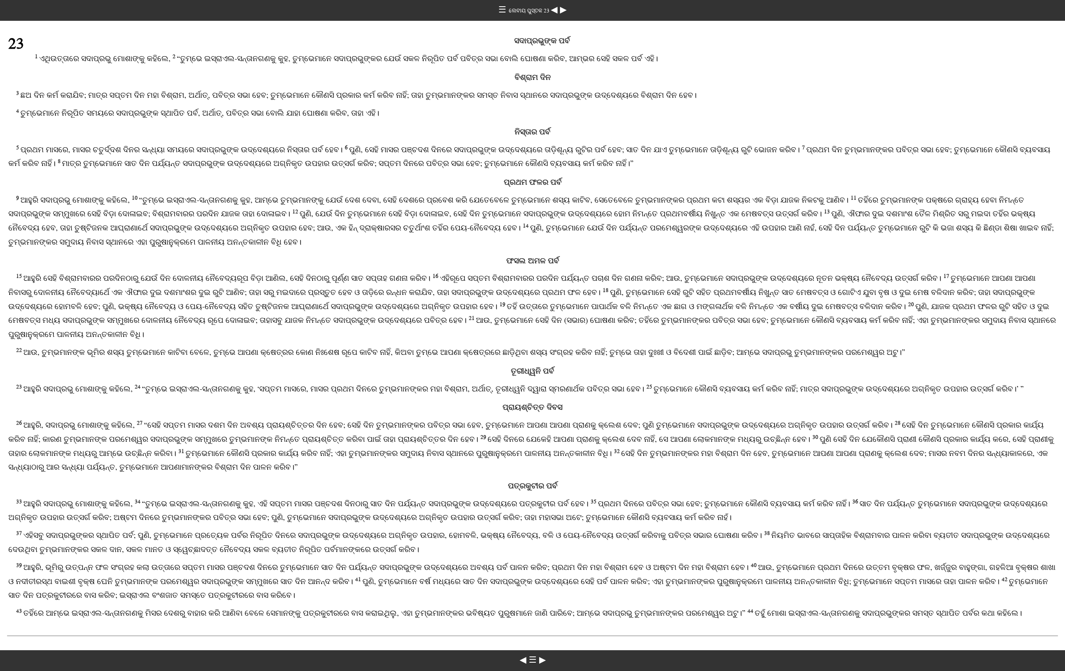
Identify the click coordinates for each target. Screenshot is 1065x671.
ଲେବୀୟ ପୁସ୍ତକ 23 (530, 10)
